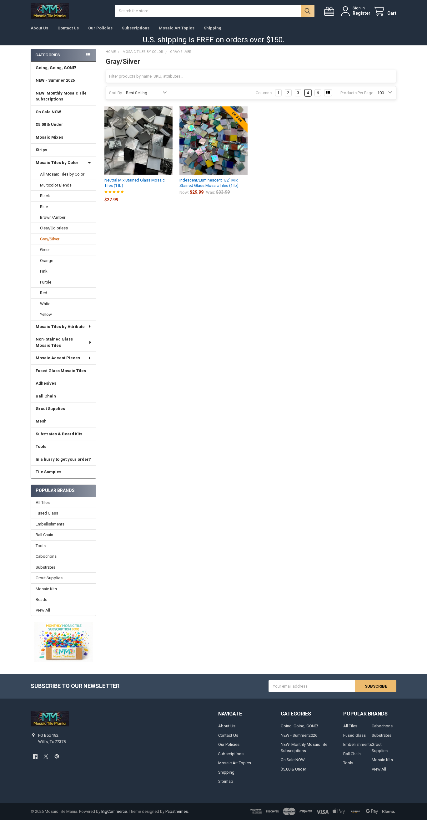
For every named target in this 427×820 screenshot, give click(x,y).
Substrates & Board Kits (59, 434)
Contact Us (68, 28)
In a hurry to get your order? (63, 459)
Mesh (41, 421)
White (45, 303)
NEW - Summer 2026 (55, 80)
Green (45, 249)
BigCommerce (114, 811)
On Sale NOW (48, 112)
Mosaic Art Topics (176, 28)
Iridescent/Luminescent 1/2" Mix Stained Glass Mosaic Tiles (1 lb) (209, 182)
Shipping (212, 28)
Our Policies (100, 28)
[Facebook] (35, 756)
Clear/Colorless (54, 228)
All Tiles (43, 502)
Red (43, 292)
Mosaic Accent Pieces (58, 358)
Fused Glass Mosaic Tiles (61, 370)
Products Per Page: (357, 92)
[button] (63, 641)
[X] (45, 756)
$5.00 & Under (49, 124)
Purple (45, 282)
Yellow (46, 314)
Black (45, 195)
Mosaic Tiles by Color (57, 162)
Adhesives (46, 383)
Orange (46, 260)
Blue (44, 206)
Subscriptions (135, 28)
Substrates (45, 567)
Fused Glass (47, 513)
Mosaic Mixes (49, 137)
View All (43, 610)
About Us (39, 28)
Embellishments (50, 524)
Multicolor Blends (56, 185)
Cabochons (46, 556)
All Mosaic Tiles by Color (62, 174)
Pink (44, 271)
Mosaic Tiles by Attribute (60, 326)
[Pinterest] (56, 756)
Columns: (264, 92)
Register (361, 13)
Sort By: (116, 92)
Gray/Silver (49, 239)
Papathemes (176, 811)
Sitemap (225, 781)
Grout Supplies (50, 408)
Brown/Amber (52, 217)
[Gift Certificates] (330, 11)
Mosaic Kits (46, 589)
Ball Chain (46, 396)
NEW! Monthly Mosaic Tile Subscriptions (61, 96)
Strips (41, 149)
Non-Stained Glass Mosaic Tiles (54, 342)
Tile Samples (48, 471)
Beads (41, 599)
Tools (41, 446)
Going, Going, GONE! (56, 67)
